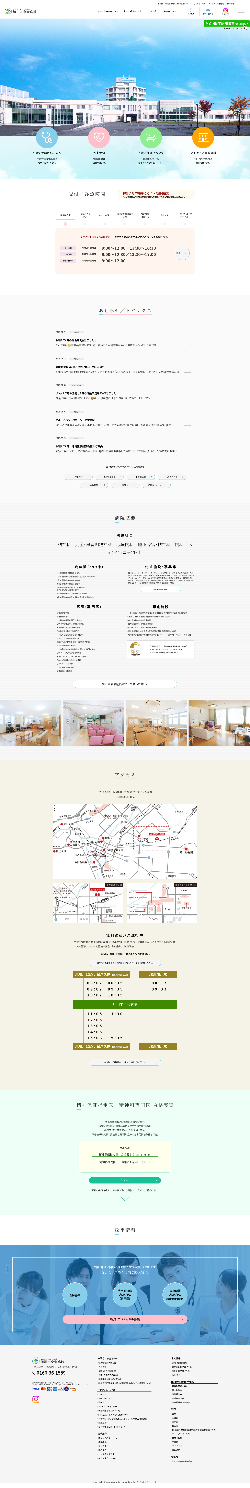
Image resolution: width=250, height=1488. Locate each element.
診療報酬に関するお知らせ (110, 1379)
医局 (174, 1413)
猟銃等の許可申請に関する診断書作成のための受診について (124, 1383)
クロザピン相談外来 (107, 1370)
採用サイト (176, 1375)
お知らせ (78, 476)
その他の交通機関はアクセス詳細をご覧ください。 (124, 1062)
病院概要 (102, 1442)
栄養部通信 (141, 476)
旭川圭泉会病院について (108, 11)
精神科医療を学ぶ (180, 1386)
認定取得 (102, 1422)
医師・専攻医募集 (179, 1362)
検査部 (175, 1425)
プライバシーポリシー (107, 1406)
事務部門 (176, 1450)
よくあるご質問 (199, 3)
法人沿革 (102, 1446)
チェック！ (225, 13)
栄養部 (175, 1442)
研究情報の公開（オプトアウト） (111, 1426)
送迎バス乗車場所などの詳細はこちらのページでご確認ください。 (125, 962)
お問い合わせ (208, 13)
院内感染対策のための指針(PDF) (113, 1414)
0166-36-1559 (127, 797)
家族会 (125, 485)
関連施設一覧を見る (160, 589)
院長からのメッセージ (107, 1438)
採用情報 (230, 3)
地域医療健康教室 (106, 1454)
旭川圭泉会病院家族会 (182, 1461)
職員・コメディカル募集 (125, 1319)
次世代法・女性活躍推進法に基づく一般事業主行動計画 (122, 1418)
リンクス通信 (171, 476)
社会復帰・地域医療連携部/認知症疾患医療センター (195, 1429)
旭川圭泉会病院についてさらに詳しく (125, 684)
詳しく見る (125, 1180)
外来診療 (152, 11)
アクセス (191, 13)
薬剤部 (175, 1421)
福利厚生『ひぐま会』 (107, 1458)
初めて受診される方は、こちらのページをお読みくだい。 (142, 237)
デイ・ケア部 (177, 1446)
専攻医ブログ (109, 476)
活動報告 (94, 485)
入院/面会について (169, 11)
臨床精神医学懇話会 (181, 1402)
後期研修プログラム (181, 1370)
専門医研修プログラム (182, 1366)
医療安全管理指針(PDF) (109, 1410)
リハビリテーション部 (181, 1434)
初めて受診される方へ (134, 11)
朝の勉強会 (177, 1390)
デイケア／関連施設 (216, 3)
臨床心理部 (177, 1438)
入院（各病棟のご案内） (108, 1375)
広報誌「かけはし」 (156, 485)
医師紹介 (102, 1450)
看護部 (175, 1417)
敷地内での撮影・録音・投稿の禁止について (174, 3)
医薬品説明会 (178, 1398)
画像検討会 (177, 1394)
